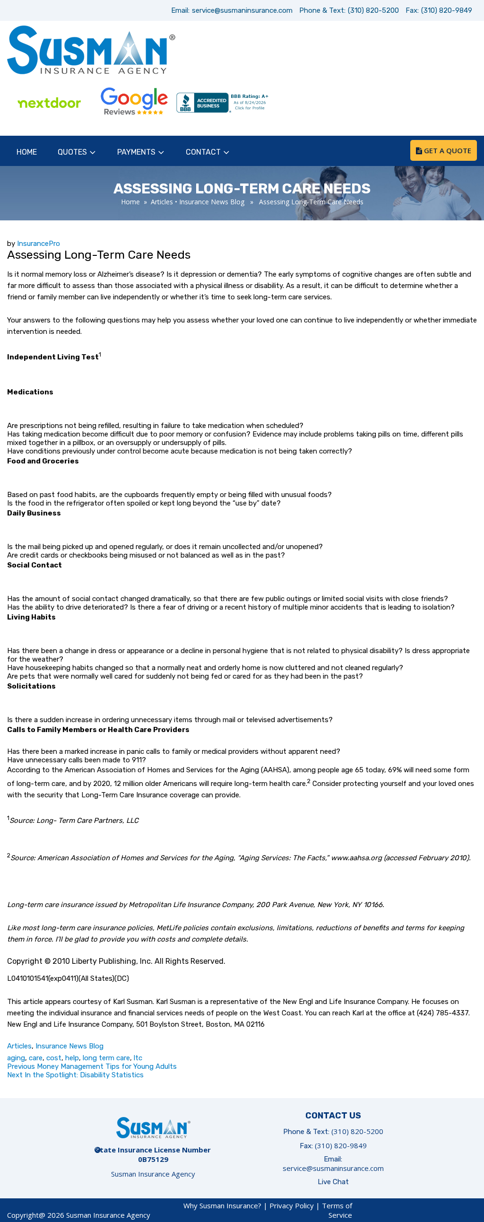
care (36, 1058)
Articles (162, 201)
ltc (138, 1058)
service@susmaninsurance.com (242, 10)
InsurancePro (38, 243)
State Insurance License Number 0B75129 (153, 1154)
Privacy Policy (291, 1205)
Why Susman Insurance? (222, 1205)
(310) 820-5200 (373, 10)
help (72, 1058)
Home (27, 152)
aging (16, 1058)
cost (53, 1058)
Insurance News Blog (211, 201)
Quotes (72, 152)
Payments (136, 152)
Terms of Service (337, 1210)
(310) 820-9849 (446, 10)
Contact (203, 152)
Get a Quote (446, 150)
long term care (106, 1058)
